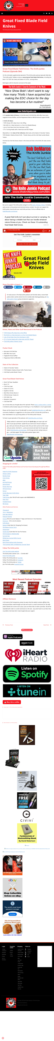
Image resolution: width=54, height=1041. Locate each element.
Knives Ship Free (7, 486)
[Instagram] (44, 13)
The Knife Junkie (12, 947)
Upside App (6, 531)
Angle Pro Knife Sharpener (10, 471)
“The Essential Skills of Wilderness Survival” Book (16, 544)
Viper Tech (5, 499)
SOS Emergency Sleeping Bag (11, 534)
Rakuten (5, 525)
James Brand (6, 484)
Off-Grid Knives (7, 489)
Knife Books (6, 523)
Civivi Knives (6, 478)
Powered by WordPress (22, 1002)
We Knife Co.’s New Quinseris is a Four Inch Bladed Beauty (20, 335)
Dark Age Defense (8, 514)
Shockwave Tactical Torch (10, 527)
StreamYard (6, 529)
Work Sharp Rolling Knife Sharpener (13, 542)
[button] (2, 13)
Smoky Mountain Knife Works (11, 493)
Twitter (19, 562)
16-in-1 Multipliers (8, 512)
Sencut (4, 491)
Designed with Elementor (22, 1005)
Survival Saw (6, 536)
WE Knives (5, 504)
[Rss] (52, 13)
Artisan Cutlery (7, 473)
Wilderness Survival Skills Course (12, 538)
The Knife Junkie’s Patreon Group (13, 341)
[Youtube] (47, 13)
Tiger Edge (5, 495)
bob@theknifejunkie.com (39, 410)
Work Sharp (6, 540)
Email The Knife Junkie (9, 555)
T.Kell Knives (6, 497)
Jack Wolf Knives (7, 482)
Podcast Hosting (7, 516)
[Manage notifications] (3, 1038)
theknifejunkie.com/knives (10, 211)
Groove (5, 519)
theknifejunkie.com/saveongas (18, 430)
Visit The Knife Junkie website (11, 551)
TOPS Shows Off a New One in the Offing (15, 333)
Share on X (46, 225)
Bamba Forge (6, 476)
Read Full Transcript (8, 279)
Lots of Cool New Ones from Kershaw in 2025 (16, 337)
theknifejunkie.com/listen (35, 418)
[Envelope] (49, 13)
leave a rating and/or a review (43, 404)
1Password (6, 510)
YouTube (20, 558)
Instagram (20, 560)
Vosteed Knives (7, 501)
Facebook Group (18, 564)
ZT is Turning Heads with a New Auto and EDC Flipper (19, 339)
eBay (4, 480)
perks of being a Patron (38, 205)
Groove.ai (5, 521)
